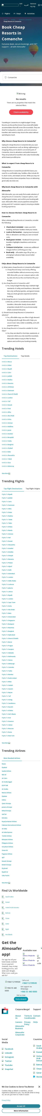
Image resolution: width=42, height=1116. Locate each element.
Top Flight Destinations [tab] (13, 489)
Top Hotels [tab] (25, 356)
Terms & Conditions (27, 1017)
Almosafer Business (18, 1027)
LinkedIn (7, 1053)
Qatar (38, 1073)
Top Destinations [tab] (10, 356)
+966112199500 (29, 983)
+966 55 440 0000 (29, 991)
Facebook (7, 1049)
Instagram (7, 1057)
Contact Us (36, 1017)
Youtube (7, 1065)
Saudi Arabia (38, 1047)
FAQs (35, 1022)
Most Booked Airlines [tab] (12, 758)
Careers (18, 1022)
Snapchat (7, 1069)
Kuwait (38, 1052)
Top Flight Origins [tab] (33, 489)
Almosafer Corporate (18, 1033)
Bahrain (38, 1065)
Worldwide (38, 1077)
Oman (38, 1069)
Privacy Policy (27, 1023)
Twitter (7, 1061)
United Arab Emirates (38, 1058)
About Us (18, 1017)
